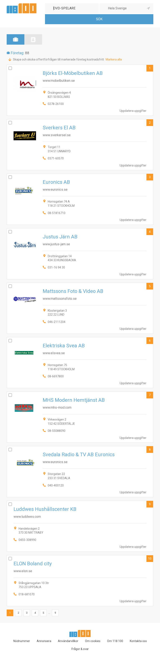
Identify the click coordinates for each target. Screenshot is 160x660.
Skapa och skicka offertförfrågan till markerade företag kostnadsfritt (58, 59)
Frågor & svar (80, 649)
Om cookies (92, 641)
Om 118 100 (115, 641)
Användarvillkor (68, 641)
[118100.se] (21, 5)
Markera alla (114, 59)
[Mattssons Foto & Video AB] (80, 308)
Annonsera (44, 641)
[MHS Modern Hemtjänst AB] (80, 417)
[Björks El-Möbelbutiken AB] (80, 90)
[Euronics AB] (80, 199)
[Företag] (15, 39)
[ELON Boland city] (80, 580)
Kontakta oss (138, 641)
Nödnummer (21, 641)
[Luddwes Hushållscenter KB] (80, 526)
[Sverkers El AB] (80, 144)
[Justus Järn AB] (80, 253)
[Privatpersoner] (33, 39)
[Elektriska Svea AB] (80, 362)
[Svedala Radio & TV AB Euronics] (80, 471)
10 (149, 558)
